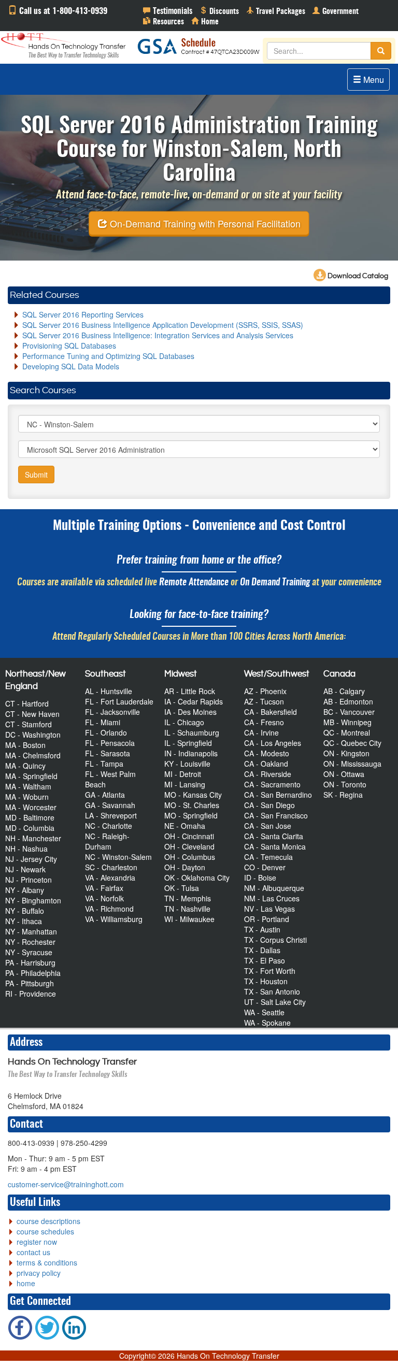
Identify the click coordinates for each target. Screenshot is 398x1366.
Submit (36, 474)
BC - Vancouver (349, 712)
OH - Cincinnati (189, 836)
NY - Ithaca (23, 921)
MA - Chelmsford (33, 755)
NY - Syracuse (28, 952)
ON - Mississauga (352, 763)
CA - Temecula (268, 857)
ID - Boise (260, 877)
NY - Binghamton (33, 900)
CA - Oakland (266, 763)
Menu (372, 79)
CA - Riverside (267, 774)
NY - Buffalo (24, 910)
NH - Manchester (33, 838)
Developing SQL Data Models (70, 366)
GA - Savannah (110, 805)
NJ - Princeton (28, 879)
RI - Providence (30, 993)
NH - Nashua (26, 848)
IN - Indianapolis (191, 753)
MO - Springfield (191, 815)
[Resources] (163, 21)
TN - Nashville (187, 908)
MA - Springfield (31, 776)
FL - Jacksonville (112, 712)
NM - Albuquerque (274, 888)
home (26, 1283)
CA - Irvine (261, 732)
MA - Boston (25, 745)
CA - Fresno (264, 722)
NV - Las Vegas (269, 908)
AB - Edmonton (348, 701)
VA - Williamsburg (114, 919)
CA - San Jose (267, 826)
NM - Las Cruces (272, 898)
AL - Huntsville (108, 691)
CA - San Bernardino (278, 794)
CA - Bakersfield (270, 712)
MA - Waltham (28, 786)
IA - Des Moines (190, 712)
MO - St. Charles (191, 805)
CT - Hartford (27, 703)
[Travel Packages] (275, 10)
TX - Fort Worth (269, 971)
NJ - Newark (25, 869)
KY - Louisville (187, 763)
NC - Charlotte (108, 826)
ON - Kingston (346, 753)
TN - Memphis (187, 898)
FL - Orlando (106, 732)
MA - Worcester (30, 807)
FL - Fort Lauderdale (119, 701)
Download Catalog (357, 276)
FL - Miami (102, 722)
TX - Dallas (262, 950)
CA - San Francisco (276, 815)
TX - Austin (262, 929)
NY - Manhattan (31, 931)
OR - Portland (266, 919)
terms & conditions (47, 1262)
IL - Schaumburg (191, 732)
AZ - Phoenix (265, 691)
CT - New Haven (32, 714)
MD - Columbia (29, 828)
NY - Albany (24, 890)
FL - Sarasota (107, 753)
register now (37, 1241)
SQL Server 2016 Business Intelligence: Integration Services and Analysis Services (157, 335)
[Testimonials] (167, 10)
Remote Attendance (194, 582)
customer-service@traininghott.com (66, 1184)
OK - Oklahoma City (197, 877)
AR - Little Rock (189, 691)
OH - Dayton (184, 867)
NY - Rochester (30, 942)
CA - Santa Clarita (273, 836)
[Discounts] (219, 10)
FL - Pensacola (110, 743)
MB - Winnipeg (347, 722)
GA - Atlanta (105, 794)
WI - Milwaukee (189, 919)
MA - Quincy (25, 765)
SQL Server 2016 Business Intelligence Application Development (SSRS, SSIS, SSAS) (162, 325)
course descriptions (48, 1221)
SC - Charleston (111, 867)
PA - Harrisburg (30, 962)
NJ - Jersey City (31, 859)
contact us (33, 1252)
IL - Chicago (184, 722)
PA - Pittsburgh (29, 983)
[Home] (205, 21)
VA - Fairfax (104, 888)
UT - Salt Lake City (275, 1002)
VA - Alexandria (110, 877)
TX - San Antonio (272, 991)
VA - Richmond (109, 908)
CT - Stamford (28, 724)
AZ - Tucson (264, 701)
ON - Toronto (344, 784)
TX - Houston (266, 981)
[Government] (335, 10)
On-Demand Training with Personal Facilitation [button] (204, 222)
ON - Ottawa (343, 774)
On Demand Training (275, 582)
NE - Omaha (184, 826)
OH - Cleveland (189, 846)
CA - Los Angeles (272, 743)
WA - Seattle (264, 1012)
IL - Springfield (188, 743)
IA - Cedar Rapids (193, 701)
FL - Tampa (104, 763)
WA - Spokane (267, 1022)
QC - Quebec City (352, 743)
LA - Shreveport (111, 815)
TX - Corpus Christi (275, 939)
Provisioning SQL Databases (69, 345)
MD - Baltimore (29, 817)
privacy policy (39, 1273)
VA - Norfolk (104, 898)
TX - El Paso (264, 960)
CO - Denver (265, 867)
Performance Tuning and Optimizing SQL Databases (108, 356)
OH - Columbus (189, 857)
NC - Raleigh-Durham (107, 841)
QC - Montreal (346, 732)
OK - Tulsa (181, 888)
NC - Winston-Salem (118, 857)
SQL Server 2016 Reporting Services (83, 314)
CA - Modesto (266, 753)
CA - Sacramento (272, 784)
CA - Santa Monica (275, 846)
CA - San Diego (269, 805)
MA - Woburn (27, 797)
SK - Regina (343, 794)
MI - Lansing (184, 784)
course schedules (45, 1231)
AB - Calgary (344, 691)
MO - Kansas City (193, 794)
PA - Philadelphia (33, 973)
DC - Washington (33, 734)
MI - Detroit (182, 774)
